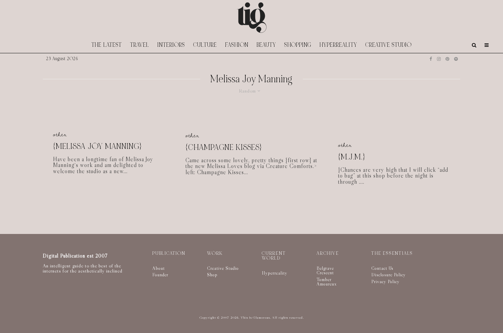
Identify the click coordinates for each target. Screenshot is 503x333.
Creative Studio (388, 44)
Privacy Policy (385, 281)
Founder (160, 274)
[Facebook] (431, 59)
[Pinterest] (447, 59)
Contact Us (382, 268)
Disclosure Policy (388, 274)
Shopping (297, 44)
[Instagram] (439, 59)
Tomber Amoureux (327, 282)
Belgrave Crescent (325, 270)
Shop (212, 274)
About (158, 268)
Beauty (266, 44)
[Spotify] (456, 59)
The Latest (106, 44)
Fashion (236, 44)
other (60, 134)
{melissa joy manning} (97, 146)
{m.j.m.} (351, 157)
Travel (139, 44)
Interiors (171, 44)
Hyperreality (338, 44)
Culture (205, 44)
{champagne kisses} (223, 147)
